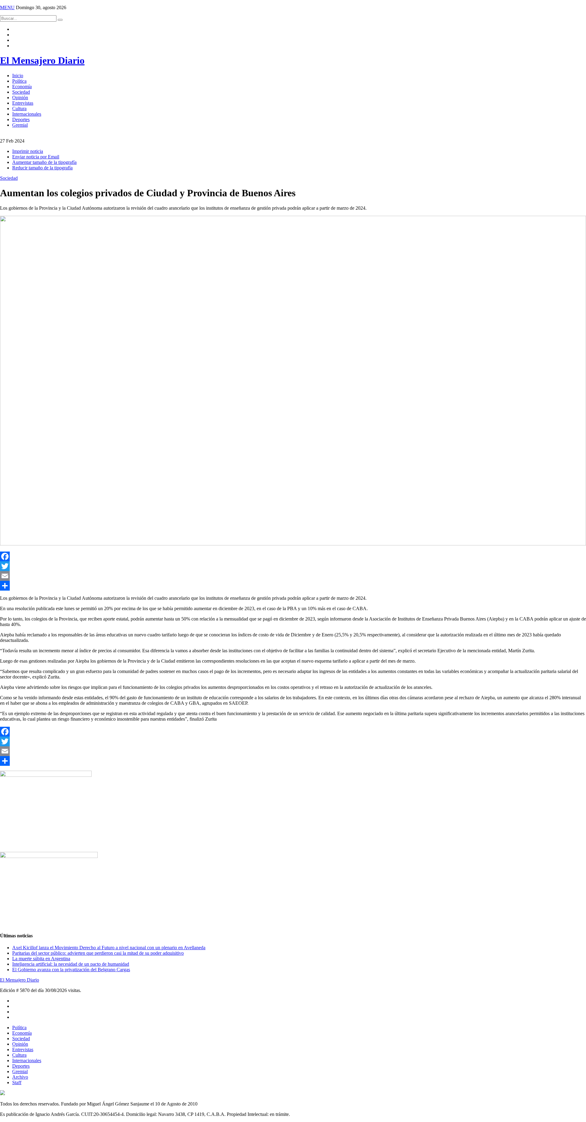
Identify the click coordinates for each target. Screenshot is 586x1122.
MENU (7, 7)
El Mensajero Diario (42, 60)
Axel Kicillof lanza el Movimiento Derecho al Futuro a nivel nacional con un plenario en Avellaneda (108, 947)
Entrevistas (22, 103)
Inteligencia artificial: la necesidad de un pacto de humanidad (70, 964)
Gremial (20, 125)
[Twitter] (293, 566)
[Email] (293, 576)
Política (19, 81)
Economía (22, 86)
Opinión (20, 97)
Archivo (20, 1077)
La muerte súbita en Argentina (41, 958)
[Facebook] (293, 556)
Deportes (21, 119)
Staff (16, 1082)
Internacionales (26, 114)
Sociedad (21, 92)
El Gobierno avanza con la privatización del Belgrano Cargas (71, 969)
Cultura (19, 108)
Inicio (17, 75)
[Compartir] (293, 586)
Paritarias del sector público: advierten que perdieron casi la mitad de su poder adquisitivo (98, 953)
